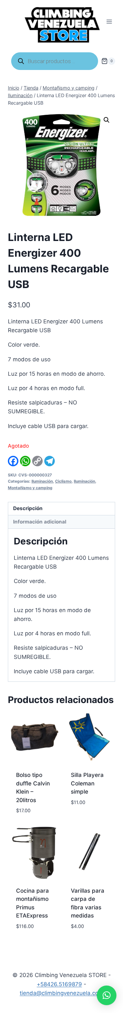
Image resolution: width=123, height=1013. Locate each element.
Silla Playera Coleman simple (87, 783)
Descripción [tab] (28, 508)
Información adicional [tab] (39, 522)
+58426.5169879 (59, 984)
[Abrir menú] (109, 22)
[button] (107, 120)
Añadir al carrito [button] (84, 817)
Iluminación (42, 481)
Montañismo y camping (30, 487)
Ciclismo (63, 481)
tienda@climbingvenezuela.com (61, 993)
